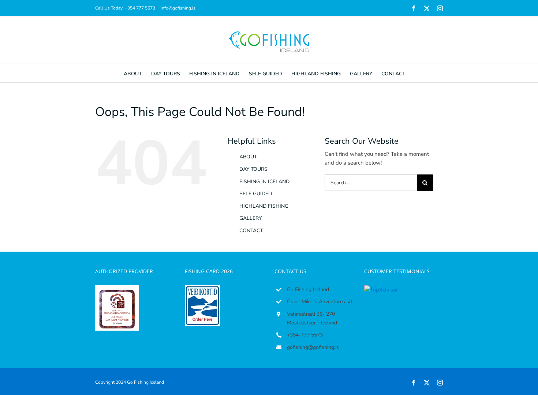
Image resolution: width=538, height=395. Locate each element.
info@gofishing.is (178, 8)
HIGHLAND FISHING (263, 206)
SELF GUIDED (255, 193)
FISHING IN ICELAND (264, 181)
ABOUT (248, 156)
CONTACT (251, 230)
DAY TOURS (253, 169)
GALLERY (250, 218)
